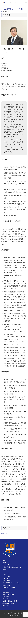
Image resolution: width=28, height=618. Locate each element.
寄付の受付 (5, 605)
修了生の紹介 (6, 581)
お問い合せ (5, 596)
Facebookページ (7, 592)
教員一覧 (4, 534)
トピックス (5, 574)
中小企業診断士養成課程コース (11, 567)
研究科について (12, 9)
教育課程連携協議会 (8, 603)
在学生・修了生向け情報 (9, 601)
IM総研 (4, 569)
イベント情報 (6, 576)
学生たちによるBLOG (8, 587)
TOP (3, 560)
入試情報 (5, 578)
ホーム (3, 9)
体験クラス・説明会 (8, 594)
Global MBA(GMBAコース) (10, 583)
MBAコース (5, 565)
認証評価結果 (6, 585)
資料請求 (5, 599)
